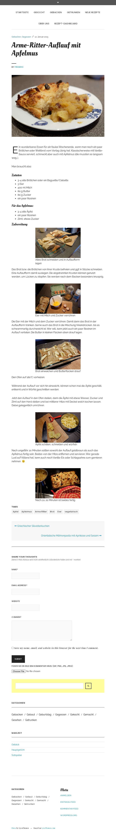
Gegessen (26, 37)
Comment (16, 617)
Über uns (44, 23)
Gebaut (31, 714)
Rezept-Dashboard (65, 23)
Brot (52, 511)
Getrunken (73, 12)
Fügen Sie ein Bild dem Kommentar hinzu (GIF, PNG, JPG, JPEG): (42, 666)
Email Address (19, 585)
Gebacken (56, 12)
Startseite (22, 12)
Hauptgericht (18, 750)
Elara (14, 828)
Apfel (15, 511)
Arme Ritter (41, 511)
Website (16, 601)
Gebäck (15, 744)
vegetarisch (71, 511)
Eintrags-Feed (68, 802)
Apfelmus (27, 511)
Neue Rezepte (92, 12)
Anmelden (65, 795)
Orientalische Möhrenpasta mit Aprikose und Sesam (70, 535)
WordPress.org (68, 815)
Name (15, 569)
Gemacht (88, 714)
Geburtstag (45, 714)
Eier (60, 511)
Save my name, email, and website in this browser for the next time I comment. (56, 647)
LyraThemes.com (48, 828)
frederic (19, 67)
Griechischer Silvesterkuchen (33, 526)
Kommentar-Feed (69, 809)
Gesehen (16, 720)
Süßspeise (17, 755)
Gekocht (39, 12)
